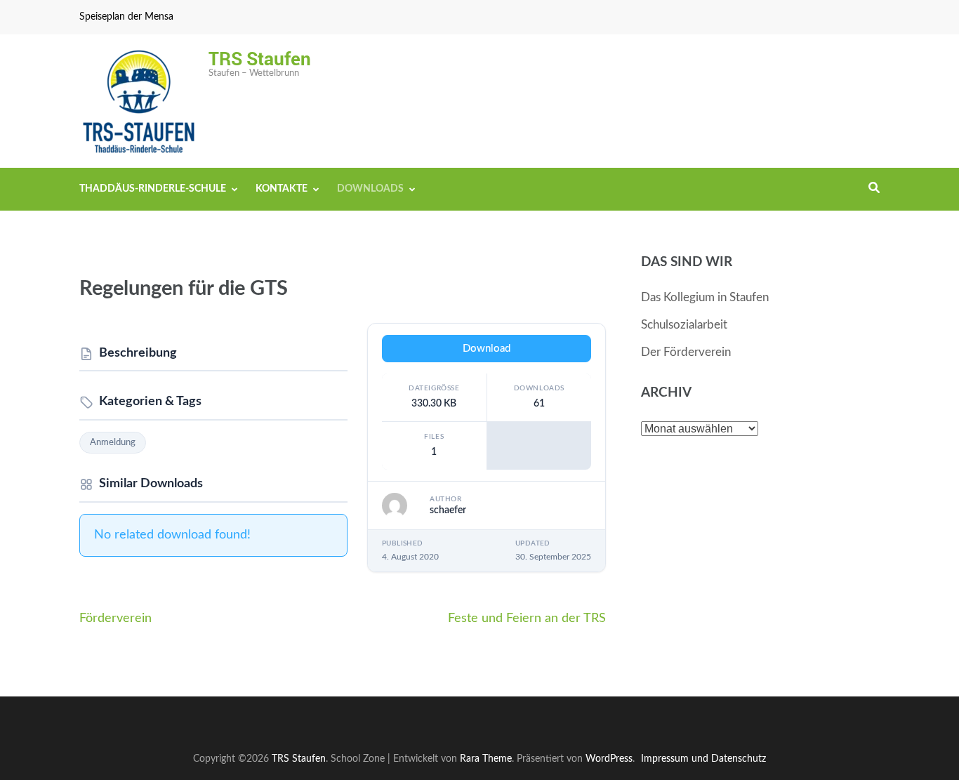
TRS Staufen (260, 58)
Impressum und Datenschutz (703, 758)
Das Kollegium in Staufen (705, 297)
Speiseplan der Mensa (126, 17)
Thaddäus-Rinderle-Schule (152, 189)
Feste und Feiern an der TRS (527, 618)
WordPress (609, 758)
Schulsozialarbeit (684, 325)
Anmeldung (112, 442)
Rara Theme (486, 758)
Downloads (370, 189)
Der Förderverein (686, 352)
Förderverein (115, 618)
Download (486, 348)
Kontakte (281, 189)
